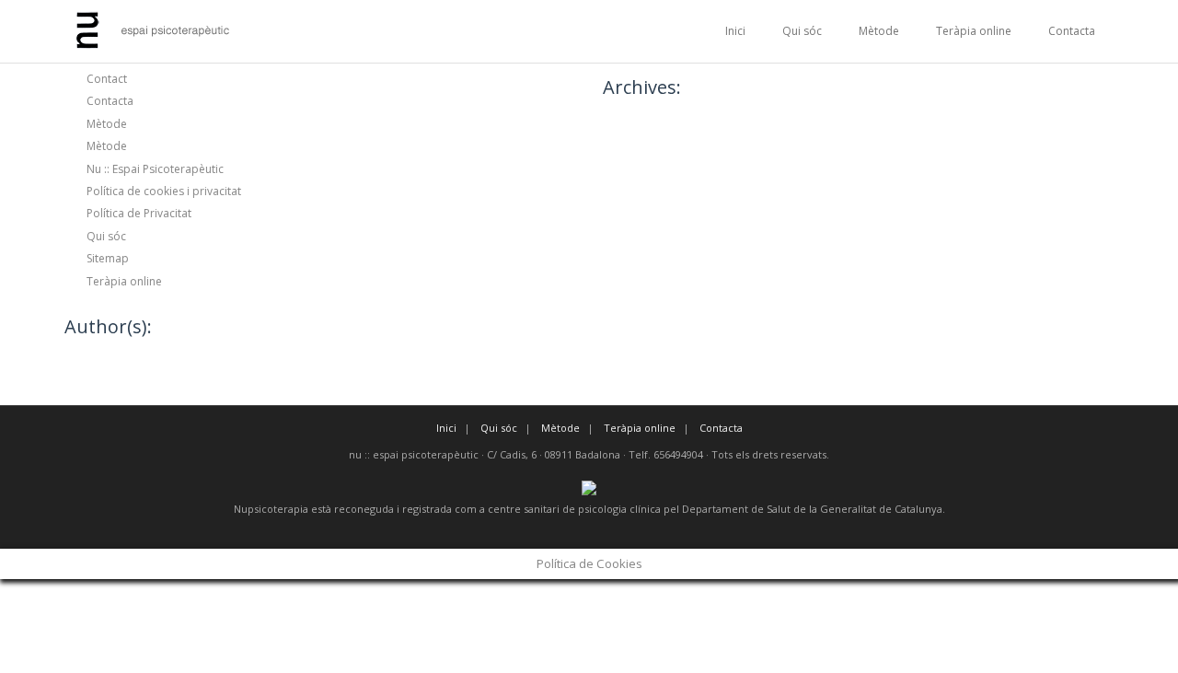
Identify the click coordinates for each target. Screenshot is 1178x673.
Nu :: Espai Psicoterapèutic (155, 169)
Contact (107, 79)
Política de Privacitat (139, 213)
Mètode (879, 31)
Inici (735, 31)
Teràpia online (973, 31)
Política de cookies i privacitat (164, 191)
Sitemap (108, 258)
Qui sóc (802, 31)
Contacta (1071, 31)
